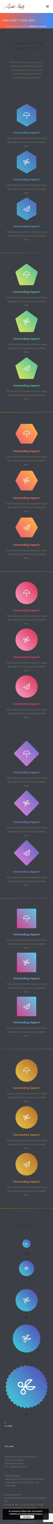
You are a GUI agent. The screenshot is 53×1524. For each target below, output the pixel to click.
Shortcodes (21, 26)
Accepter (27, 1517)
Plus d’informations (35, 1514)
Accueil (9, 26)
